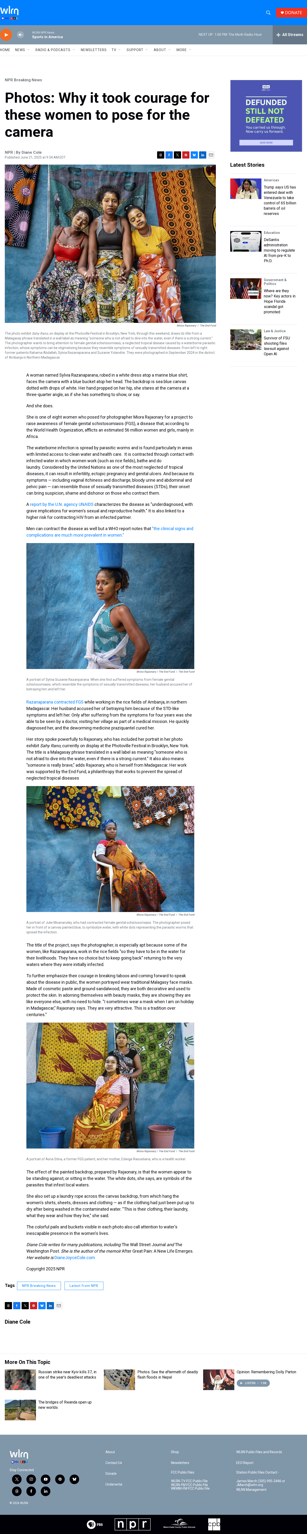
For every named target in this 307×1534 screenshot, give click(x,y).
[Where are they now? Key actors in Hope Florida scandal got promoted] (245, 288)
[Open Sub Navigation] (29, 50)
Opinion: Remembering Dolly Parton (266, 1372)
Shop (175, 1452)
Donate (111, 1473)
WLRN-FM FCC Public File (189, 1485)
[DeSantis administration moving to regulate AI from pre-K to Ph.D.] (245, 241)
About (160, 50)
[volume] (20, 35)
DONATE (293, 12)
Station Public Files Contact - (257, 1472)
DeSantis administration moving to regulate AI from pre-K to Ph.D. (279, 250)
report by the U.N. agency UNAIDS (62, 504)
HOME (5, 50)
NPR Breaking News (23, 79)
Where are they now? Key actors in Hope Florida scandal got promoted (279, 301)
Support (135, 50)
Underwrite (114, 1484)
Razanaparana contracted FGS (54, 702)
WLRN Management (251, 1490)
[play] (6, 35)
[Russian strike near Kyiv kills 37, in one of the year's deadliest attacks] (20, 1379)
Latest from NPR (84, 1286)
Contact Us (114, 1463)
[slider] (28, 34)
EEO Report (245, 1463)
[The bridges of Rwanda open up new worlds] (20, 1410)
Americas (271, 180)
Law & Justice (275, 331)
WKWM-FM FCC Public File (190, 1488)
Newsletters (94, 50)
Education (272, 233)
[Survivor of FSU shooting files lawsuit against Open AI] (245, 339)
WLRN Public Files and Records (259, 1452)
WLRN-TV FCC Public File (189, 1481)
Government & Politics (275, 282)
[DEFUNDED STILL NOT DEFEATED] (266, 116)
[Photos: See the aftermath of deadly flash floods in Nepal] (119, 1379)
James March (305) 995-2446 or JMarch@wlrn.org (260, 1483)
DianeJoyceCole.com (74, 1257)
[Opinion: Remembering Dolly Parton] (218, 1379)
